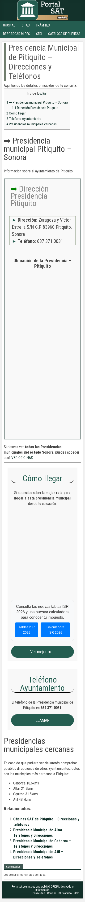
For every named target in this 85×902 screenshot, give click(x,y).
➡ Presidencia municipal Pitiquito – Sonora (37, 102)
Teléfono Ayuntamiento (23, 119)
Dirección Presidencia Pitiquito (35, 108)
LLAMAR (42, 720)
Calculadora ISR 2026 (55, 629)
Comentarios (13, 866)
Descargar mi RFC (16, 34)
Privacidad (39, 893)
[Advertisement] (42, 316)
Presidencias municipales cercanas (31, 124)
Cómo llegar (16, 113)
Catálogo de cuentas (64, 34)
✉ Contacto (65, 893)
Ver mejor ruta (42, 651)
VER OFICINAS (22, 457)
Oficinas (9, 25)
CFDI (39, 34)
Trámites (43, 25)
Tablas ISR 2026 (27, 629)
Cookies (51, 893)
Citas (26, 25)
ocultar (42, 93)
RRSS (76, 893)
